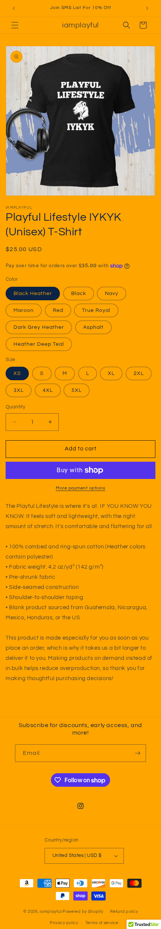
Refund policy (124, 911)
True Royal (96, 310)
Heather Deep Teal (38, 344)
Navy (111, 293)
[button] (15, 25)
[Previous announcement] (14, 8)
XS (17, 373)
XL (111, 373)
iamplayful (50, 911)
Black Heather (32, 293)
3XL (18, 390)
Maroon (23, 310)
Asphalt (93, 327)
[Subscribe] (137, 753)
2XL (139, 373)
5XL (77, 390)
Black (78, 293)
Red (58, 310)
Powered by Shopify (83, 911)
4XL (48, 390)
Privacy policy (64, 923)
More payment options (80, 488)
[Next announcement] (147, 8)
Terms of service (101, 923)
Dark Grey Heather (38, 327)
